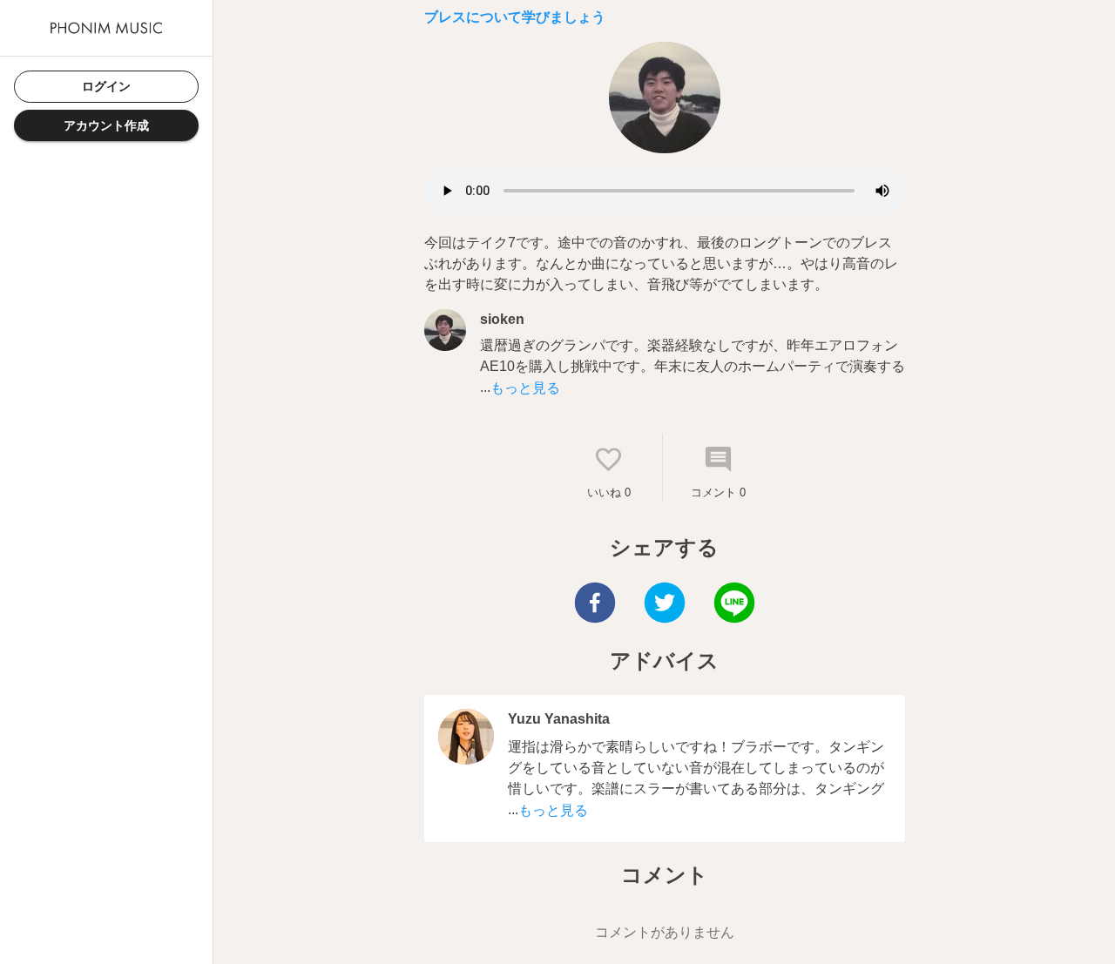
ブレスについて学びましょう (514, 17)
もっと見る (525, 388)
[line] (734, 605)
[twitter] (665, 605)
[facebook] (595, 605)
